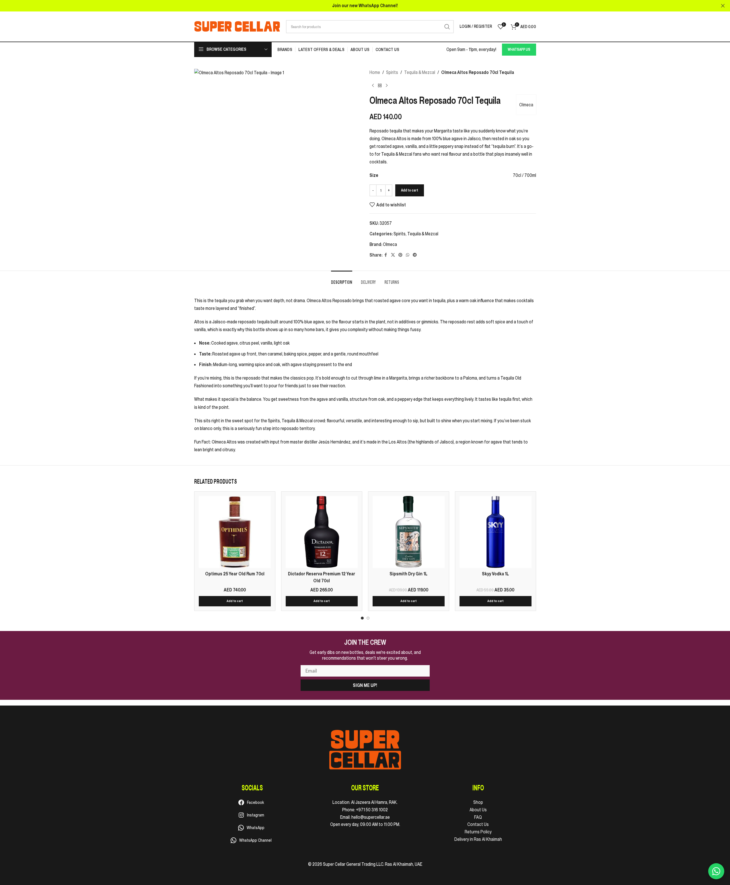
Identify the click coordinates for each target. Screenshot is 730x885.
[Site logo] (237, 26)
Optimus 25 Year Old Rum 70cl (234, 574)
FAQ (478, 817)
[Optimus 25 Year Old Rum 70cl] (235, 532)
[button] (235, 601)
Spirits (392, 72)
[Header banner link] (365, 5)
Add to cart (409, 190)
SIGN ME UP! (365, 685)
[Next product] (386, 85)
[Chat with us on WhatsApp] (716, 871)
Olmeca (526, 105)
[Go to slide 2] (368, 618)
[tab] (341, 279)
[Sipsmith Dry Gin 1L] (409, 532)
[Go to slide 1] (362, 618)
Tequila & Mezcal (419, 72)
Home (374, 72)
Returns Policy (478, 832)
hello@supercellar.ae (370, 817)
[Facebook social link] (385, 255)
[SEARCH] (447, 26)
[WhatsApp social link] (407, 255)
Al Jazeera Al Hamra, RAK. (374, 802)
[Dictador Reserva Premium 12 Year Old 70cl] (322, 532)
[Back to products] (379, 85)
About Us (478, 809)
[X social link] (393, 255)
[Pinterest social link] (400, 255)
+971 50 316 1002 (372, 809)
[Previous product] (372, 85)
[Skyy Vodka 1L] (496, 532)
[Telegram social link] (414, 255)
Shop (478, 802)
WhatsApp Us (519, 49)
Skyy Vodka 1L (495, 574)
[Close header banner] (723, 5)
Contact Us (478, 824)
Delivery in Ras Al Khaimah (478, 839)
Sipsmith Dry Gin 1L (408, 574)
